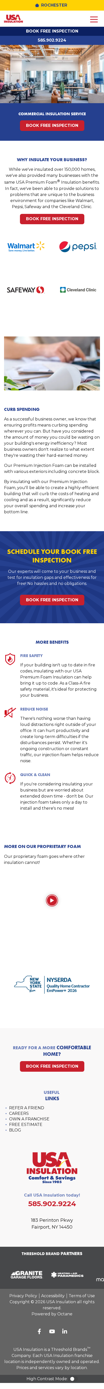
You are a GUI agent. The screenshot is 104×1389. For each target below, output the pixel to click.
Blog (15, 1130)
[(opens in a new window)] (25, 1275)
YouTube (52, 1331)
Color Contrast (74, 1378)
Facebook (39, 1331)
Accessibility (53, 1295)
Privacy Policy (23, 1295)
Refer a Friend (26, 1107)
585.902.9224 (52, 40)
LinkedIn (64, 1331)
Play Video (52, 900)
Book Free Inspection (52, 31)
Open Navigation (94, 20)
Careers (19, 1113)
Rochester (54, 5)
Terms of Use (82, 1295)
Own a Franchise (29, 1119)
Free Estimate (25, 1124)
